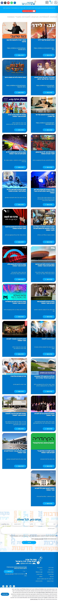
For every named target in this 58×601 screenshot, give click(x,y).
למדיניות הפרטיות (38, 539)
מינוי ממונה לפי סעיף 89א (47, 578)
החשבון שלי (39, 567)
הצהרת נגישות (50, 581)
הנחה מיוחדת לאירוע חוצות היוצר (15, 77)
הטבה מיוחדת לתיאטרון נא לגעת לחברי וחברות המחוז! (15, 227)
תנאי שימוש (39, 578)
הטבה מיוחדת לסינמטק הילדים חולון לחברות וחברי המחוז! (16, 153)
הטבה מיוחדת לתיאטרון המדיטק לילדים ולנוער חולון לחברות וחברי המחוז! (44, 191)
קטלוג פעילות (50, 572)
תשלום (40, 576)
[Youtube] (8, 3)
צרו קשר (5, 8)
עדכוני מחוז (50, 569)
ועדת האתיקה (10, 8)
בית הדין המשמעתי (17, 8)
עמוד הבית (51, 567)
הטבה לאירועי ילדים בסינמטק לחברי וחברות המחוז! (45, 153)
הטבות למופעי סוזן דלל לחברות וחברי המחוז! (45, 489)
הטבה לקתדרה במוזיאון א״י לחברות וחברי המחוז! (46, 451)
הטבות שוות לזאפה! (48, 339)
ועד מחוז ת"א (33, 8)
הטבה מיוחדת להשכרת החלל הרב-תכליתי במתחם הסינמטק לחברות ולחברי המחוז (44, 228)
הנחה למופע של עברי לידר (46, 40)
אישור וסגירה (5, 594)
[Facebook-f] (2, 3)
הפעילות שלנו (49, 8)
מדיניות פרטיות (39, 581)
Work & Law (39, 572)
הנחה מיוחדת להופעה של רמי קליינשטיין (45, 115)
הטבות (44, 8)
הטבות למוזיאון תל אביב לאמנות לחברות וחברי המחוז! (15, 414)
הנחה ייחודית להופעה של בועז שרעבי (16, 40)
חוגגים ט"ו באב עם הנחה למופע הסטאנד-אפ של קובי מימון (44, 78)
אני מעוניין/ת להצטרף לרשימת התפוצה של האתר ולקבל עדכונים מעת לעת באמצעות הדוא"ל (33, 536)
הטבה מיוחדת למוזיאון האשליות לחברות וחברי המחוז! (15, 302)
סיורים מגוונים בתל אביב (18, 376)
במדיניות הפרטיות (33, 599)
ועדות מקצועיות (39, 8)
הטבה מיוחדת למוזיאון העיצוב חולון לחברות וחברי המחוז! (45, 265)
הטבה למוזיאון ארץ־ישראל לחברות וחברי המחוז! (15, 451)
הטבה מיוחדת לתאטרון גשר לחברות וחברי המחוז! (46, 302)
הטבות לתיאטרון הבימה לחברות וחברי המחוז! (44, 414)
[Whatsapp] (11, 3)
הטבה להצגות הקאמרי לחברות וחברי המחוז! (16, 339)
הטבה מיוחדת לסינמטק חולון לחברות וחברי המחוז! (17, 265)
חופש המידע (39, 574)
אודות (53, 8)
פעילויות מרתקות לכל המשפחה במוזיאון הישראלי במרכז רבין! (44, 377)
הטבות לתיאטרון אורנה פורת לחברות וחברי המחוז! (17, 115)
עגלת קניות (50, 574)
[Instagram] (5, 3)
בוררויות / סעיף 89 (26, 8)
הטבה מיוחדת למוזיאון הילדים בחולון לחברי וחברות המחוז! (16, 190)
